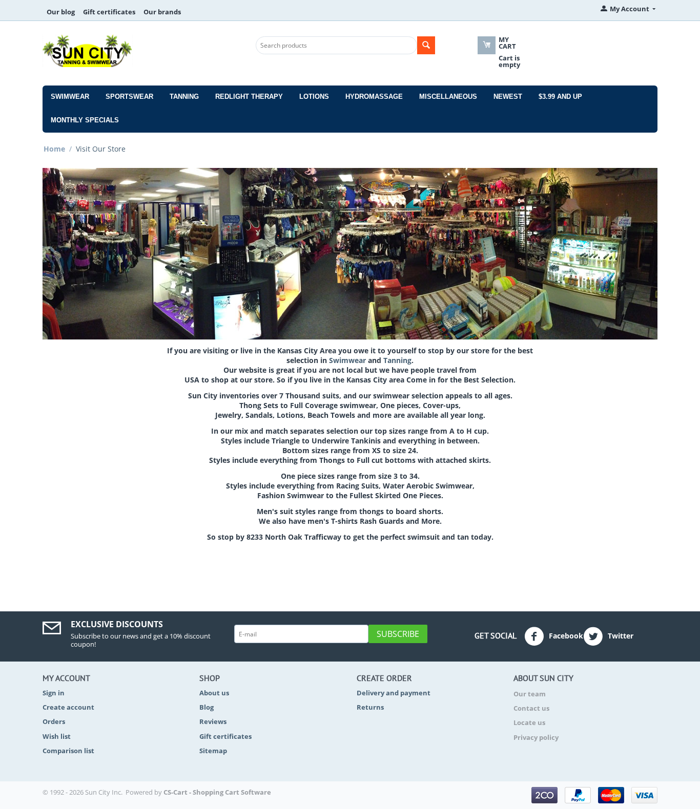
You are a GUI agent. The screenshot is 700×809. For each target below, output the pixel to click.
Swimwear (70, 96)
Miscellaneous (448, 96)
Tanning (184, 96)
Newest (507, 96)
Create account (68, 707)
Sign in (54, 692)
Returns (370, 707)
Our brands (162, 11)
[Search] (426, 45)
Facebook (565, 636)
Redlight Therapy (249, 96)
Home (54, 149)
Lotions (314, 96)
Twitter (619, 636)
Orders (54, 721)
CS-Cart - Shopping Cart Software (217, 792)
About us (214, 692)
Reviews (213, 721)
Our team (529, 693)
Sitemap (213, 750)
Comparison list (68, 750)
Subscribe (398, 634)
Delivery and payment (393, 692)
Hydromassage (374, 96)
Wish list (57, 736)
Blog (206, 707)
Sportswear (129, 96)
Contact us (531, 708)
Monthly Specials (85, 120)
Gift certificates (109, 11)
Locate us (529, 722)
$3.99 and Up (560, 96)
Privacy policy (536, 737)
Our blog (61, 11)
